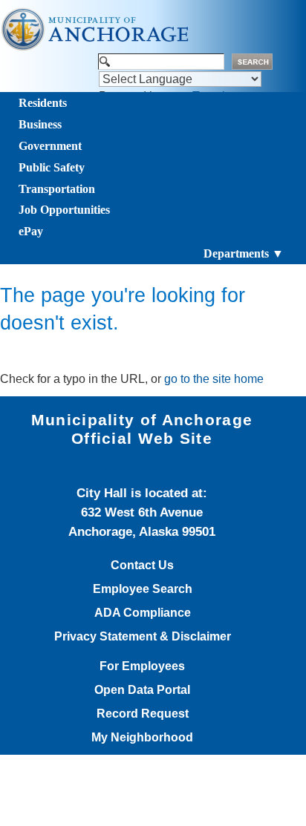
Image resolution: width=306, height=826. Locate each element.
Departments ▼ (244, 253)
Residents (43, 102)
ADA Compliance (142, 613)
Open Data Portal (142, 690)
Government (50, 146)
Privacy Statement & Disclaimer (142, 637)
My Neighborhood (142, 738)
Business (40, 124)
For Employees (142, 666)
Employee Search (142, 589)
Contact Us (142, 565)
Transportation (57, 189)
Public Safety (52, 167)
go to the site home (214, 379)
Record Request (143, 714)
